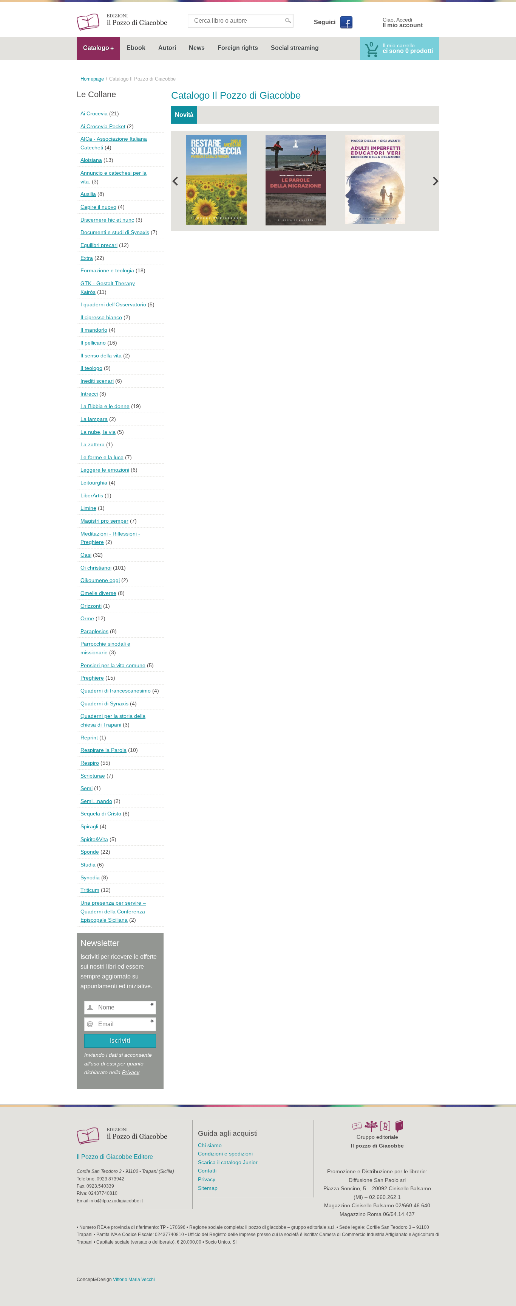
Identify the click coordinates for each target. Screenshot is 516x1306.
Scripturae (92, 776)
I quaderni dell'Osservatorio (113, 304)
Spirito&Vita (94, 839)
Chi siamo (210, 1145)
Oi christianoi (95, 568)
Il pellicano (93, 343)
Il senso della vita (101, 356)
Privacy (130, 1072)
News (197, 48)
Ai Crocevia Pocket (102, 126)
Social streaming (295, 48)
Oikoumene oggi (100, 580)
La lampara (94, 419)
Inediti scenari (97, 381)
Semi (86, 788)
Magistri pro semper (104, 521)
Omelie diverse (98, 593)
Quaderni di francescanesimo (115, 691)
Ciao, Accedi (403, 22)
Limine (88, 508)
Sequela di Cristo (100, 814)
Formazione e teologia (107, 270)
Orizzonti (91, 606)
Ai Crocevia (94, 113)
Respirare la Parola (103, 750)
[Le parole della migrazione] (296, 179)
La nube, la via (98, 432)
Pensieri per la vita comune (112, 665)
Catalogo (96, 48)
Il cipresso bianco (101, 317)
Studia (88, 865)
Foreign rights (238, 48)
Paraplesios (94, 631)
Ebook (136, 48)
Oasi (85, 555)
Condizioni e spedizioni (225, 1154)
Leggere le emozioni (104, 470)
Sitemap (208, 1188)
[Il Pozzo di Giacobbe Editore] (122, 22)
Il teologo (91, 368)
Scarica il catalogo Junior (228, 1162)
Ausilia (88, 194)
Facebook (346, 22)
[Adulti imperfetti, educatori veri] (375, 179)
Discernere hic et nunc (107, 220)
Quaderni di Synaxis (104, 703)
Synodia (90, 877)
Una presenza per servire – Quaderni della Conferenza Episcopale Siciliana (113, 911)
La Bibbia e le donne (105, 406)
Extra (86, 258)
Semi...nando (96, 801)
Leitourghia (93, 483)
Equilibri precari (98, 245)
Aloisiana (91, 160)
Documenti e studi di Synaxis (114, 232)
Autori (167, 48)
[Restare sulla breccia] (216, 179)
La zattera (92, 444)
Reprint (89, 738)
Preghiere (92, 678)
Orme (87, 618)
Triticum (89, 890)
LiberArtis (91, 495)
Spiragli (89, 826)
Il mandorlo (93, 330)
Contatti (207, 1171)
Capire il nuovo (98, 207)
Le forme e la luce (102, 457)
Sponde (89, 852)
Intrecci (89, 394)
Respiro (89, 763)
